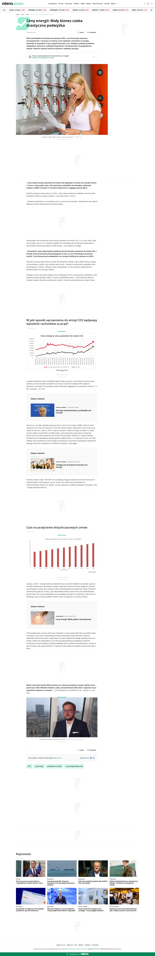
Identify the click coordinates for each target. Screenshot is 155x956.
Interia (17, 14)
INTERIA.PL (97, 949)
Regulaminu (58, 949)
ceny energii (39, 766)
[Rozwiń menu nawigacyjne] (152, 3)
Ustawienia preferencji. (81, 949)
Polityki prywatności (69, 949)
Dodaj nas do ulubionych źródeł (50, 58)
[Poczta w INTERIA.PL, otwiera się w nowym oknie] (148, 3)
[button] (83, 3)
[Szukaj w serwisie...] (144, 3)
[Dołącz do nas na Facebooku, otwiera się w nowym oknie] (91, 758)
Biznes (22, 14)
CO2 (29, 766)
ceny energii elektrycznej (74, 766)
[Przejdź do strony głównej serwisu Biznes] (18, 3)
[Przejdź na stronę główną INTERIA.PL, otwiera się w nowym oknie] (7, 3)
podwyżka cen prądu (54, 766)
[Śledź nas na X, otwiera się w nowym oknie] (93, 758)
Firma (27, 14)
